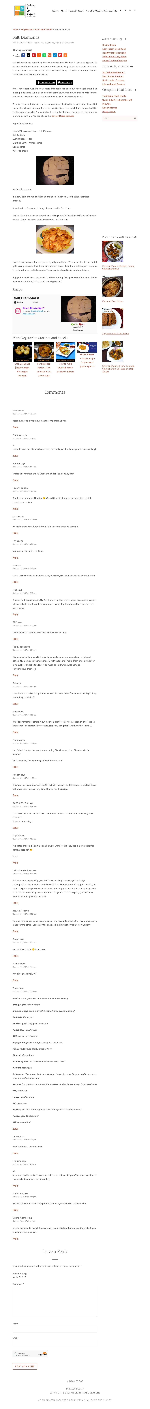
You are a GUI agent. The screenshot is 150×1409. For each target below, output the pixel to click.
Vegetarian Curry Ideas (114, 56)
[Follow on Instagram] (135, 10)
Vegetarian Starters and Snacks (36, 29)
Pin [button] (83, 324)
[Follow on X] (125, 10)
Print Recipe (66, 82)
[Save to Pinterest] (34, 55)
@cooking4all (37, 311)
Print (76, 324)
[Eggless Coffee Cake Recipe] (119, 319)
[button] (74, 327)
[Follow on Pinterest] (130, 10)
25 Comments (68, 43)
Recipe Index (109, 45)
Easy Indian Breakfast (114, 49)
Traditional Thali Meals (114, 96)
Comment (18, 1284)
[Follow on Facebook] (121, 10)
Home (16, 29)
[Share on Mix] (65, 55)
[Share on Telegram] (55, 55)
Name (16, 1323)
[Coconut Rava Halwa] (119, 287)
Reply (15, 427)
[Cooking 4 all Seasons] (25, 17)
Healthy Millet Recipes (114, 52)
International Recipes (113, 84)
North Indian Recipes (113, 80)
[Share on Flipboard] (60, 55)
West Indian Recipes (113, 76)
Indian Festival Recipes (114, 60)
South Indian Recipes (113, 72)
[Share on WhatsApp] (44, 55)
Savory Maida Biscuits (63, 116)
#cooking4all (29, 314)
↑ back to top (75, 1381)
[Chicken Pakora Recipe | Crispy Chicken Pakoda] (119, 252)
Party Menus (109, 111)
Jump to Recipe (47, 82)
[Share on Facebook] (23, 55)
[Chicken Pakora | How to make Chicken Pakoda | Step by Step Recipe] (119, 352)
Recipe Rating (20, 1273)
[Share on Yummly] (49, 55)
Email (15, 1338)
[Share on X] (28, 55)
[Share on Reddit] (39, 55)
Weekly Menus (109, 107)
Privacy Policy (75, 1389)
